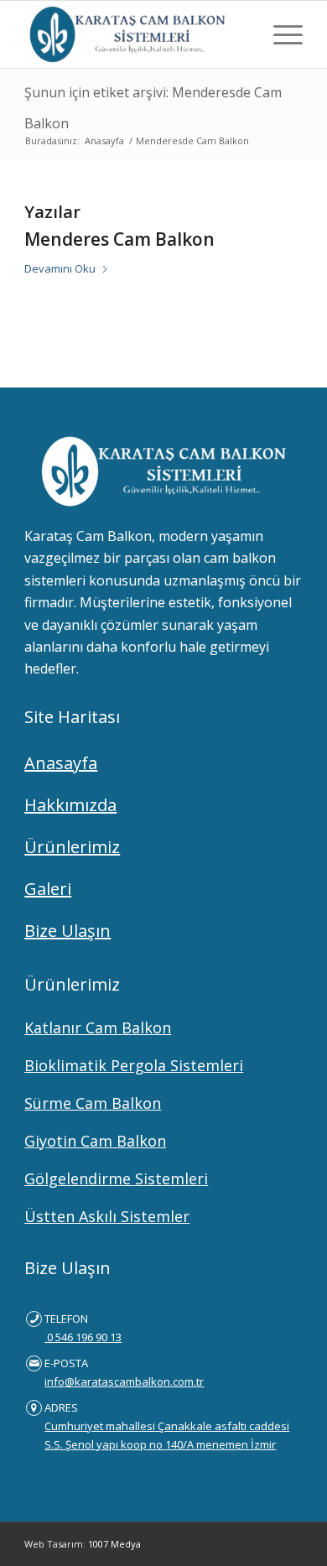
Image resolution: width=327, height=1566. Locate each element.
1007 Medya (114, 1543)
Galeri (47, 888)
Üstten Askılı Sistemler (106, 1216)
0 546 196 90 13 (83, 1337)
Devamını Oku (60, 268)
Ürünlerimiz (72, 846)
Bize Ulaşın (67, 930)
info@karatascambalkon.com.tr (124, 1381)
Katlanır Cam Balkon (97, 1027)
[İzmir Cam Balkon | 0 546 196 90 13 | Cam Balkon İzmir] (135, 34)
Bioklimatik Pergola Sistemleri (133, 1065)
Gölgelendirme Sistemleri (116, 1178)
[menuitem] (280, 34)
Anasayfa (60, 763)
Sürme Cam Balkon (92, 1103)
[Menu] (280, 34)
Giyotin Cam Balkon (95, 1141)
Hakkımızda (70, 804)
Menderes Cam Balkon (119, 239)
